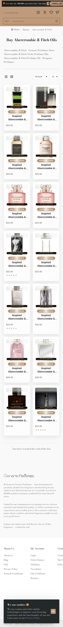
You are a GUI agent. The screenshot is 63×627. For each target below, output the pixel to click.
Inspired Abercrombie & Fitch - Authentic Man (16, 167)
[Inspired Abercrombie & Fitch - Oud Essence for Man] (17, 398)
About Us (9, 548)
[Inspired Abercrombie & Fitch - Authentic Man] (17, 146)
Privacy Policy (33, 618)
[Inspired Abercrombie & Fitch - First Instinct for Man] (46, 297)
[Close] (59, 3)
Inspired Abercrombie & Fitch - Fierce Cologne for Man (17, 264)
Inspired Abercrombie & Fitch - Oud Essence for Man (17, 419)
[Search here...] (57, 21)
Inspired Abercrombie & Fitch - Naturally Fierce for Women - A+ (46, 370)
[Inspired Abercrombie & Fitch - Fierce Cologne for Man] (17, 244)
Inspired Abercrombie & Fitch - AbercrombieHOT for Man (46, 118)
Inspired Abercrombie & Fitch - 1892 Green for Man (17, 118)
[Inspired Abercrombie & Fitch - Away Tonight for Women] (46, 195)
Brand (26, 29)
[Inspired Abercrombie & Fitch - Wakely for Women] (46, 398)
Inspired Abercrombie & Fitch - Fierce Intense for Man (17, 317)
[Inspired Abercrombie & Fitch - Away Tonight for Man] (17, 195)
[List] (11, 76)
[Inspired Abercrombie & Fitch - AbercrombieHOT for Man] (46, 98)
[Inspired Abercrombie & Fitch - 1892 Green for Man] (17, 98)
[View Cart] (57, 12)
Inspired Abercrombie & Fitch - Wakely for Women (46, 419)
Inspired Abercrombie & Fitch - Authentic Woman (46, 167)
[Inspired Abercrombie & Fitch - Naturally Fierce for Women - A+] (46, 350)
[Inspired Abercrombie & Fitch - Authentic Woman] (46, 146)
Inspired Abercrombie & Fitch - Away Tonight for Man (17, 215)
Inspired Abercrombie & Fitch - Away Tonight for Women (46, 215)
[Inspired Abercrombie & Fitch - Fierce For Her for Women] (46, 244)
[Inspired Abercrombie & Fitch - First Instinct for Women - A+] (17, 350)
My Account (37, 548)
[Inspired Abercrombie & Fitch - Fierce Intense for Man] (17, 297)
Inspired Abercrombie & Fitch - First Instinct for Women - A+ (17, 370)
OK (53, 611)
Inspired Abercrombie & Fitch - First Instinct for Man (46, 317)
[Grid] (6, 76)
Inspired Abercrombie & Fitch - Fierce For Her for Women (46, 264)
